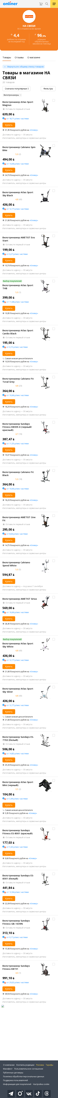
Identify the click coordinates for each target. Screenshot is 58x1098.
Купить (9, 124)
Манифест (7, 1068)
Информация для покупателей (17, 1084)
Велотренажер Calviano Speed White (16, 564)
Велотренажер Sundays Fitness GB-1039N (16, 922)
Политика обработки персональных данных (23, 1076)
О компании (9, 1065)
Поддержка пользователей (15, 1080)
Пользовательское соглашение (28, 1068)
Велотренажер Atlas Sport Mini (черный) (17, 783)
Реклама (40, 1065)
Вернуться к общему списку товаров (25, 66)
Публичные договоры (13, 1072)
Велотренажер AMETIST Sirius (19, 598)
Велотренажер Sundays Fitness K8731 (16, 967)
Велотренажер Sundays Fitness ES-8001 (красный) (17, 832)
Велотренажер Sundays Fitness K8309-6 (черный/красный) (17, 426)
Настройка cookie (41, 1084)
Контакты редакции (25, 1065)
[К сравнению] (53, 100)
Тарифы (49, 1065)
